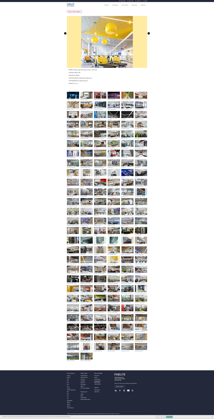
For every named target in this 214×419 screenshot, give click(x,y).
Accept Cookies (169, 416)
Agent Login (96, 391)
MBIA (136, 225)
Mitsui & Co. (96, 215)
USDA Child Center (98, 341)
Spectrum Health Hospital (85, 360)
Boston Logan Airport (112, 109)
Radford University (70, 351)
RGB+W (82, 386)
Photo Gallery (83, 384)
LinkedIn (116, 390)
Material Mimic (69, 400)
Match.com (96, 128)
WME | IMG (137, 157)
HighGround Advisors (139, 119)
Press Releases (83, 397)
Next (149, 33)
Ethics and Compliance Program (112, 413)
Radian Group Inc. (124, 273)
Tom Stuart (110, 119)
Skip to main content (4, 3)
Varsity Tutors (137, 167)
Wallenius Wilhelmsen (71, 119)
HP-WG (68, 388)
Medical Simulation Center (126, 264)
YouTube (128, 390)
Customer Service (84, 375)
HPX (68, 397)
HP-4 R (76, 83)
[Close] (212, 417)
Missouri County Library (126, 302)
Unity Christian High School (126, 293)
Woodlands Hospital (125, 128)
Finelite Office (83, 109)
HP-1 (68, 381)
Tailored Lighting (97, 384)
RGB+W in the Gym (71, 99)
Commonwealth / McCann (140, 196)
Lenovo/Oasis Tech (125, 244)
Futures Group (97, 206)
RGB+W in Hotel (97, 99)
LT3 (67, 398)
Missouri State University (113, 331)
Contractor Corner (84, 377)
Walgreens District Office (72, 283)
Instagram (124, 390)
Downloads (83, 381)
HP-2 (68, 382)
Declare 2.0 (83, 382)
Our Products (71, 373)
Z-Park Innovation (83, 119)
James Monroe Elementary (113, 283)
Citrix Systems (83, 235)
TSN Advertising (83, 215)
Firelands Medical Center (85, 167)
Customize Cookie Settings (160, 416)
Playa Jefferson (138, 273)
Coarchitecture (124, 186)
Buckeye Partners (138, 99)
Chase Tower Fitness (139, 186)
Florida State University (71, 331)
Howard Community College (86, 293)
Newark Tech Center (125, 351)
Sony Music (69, 148)
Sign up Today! (119, 386)
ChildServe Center (84, 225)
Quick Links (84, 373)
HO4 (68, 379)
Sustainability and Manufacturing (97, 381)
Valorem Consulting (71, 167)
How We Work (97, 379)
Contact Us (83, 379)
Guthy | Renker (124, 157)
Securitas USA (97, 177)
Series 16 (68, 406)
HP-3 (68, 384)
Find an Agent (97, 389)
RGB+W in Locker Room (126, 99)
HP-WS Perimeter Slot (71, 389)
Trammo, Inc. (110, 167)
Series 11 (68, 402)
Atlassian (109, 206)
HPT (68, 395)
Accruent (82, 157)
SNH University (83, 322)
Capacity (95, 235)
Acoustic (68, 375)
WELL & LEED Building (85, 388)
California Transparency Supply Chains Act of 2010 (78, 413)
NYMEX (136, 206)
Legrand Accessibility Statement (97, 413)
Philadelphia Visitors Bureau (113, 215)
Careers (95, 377)
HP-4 (68, 386)
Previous (65, 33)
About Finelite (98, 373)
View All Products (70, 407)
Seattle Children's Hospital (99, 186)
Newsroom (84, 392)
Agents (96, 387)
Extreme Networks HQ (84, 244)
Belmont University (98, 351)
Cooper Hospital (70, 196)
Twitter (132, 390)
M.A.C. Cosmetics (124, 235)
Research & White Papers (85, 399)
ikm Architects (110, 157)
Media (82, 395)
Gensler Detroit (83, 196)
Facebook (120, 390)
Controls (68, 377)
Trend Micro (82, 148)
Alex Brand (110, 235)
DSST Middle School (112, 341)
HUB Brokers (83, 254)
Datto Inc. (123, 177)
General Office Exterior (98, 109)
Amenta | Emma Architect (72, 215)
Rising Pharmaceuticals (98, 138)
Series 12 (68, 404)
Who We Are (96, 375)
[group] (107, 49)
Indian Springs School (98, 322)
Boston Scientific (97, 119)
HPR (68, 393)
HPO (68, 391)
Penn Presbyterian (111, 148)
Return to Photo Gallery (74, 11)
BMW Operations (124, 138)
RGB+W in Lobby (83, 99)
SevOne (68, 186)
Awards (82, 394)
